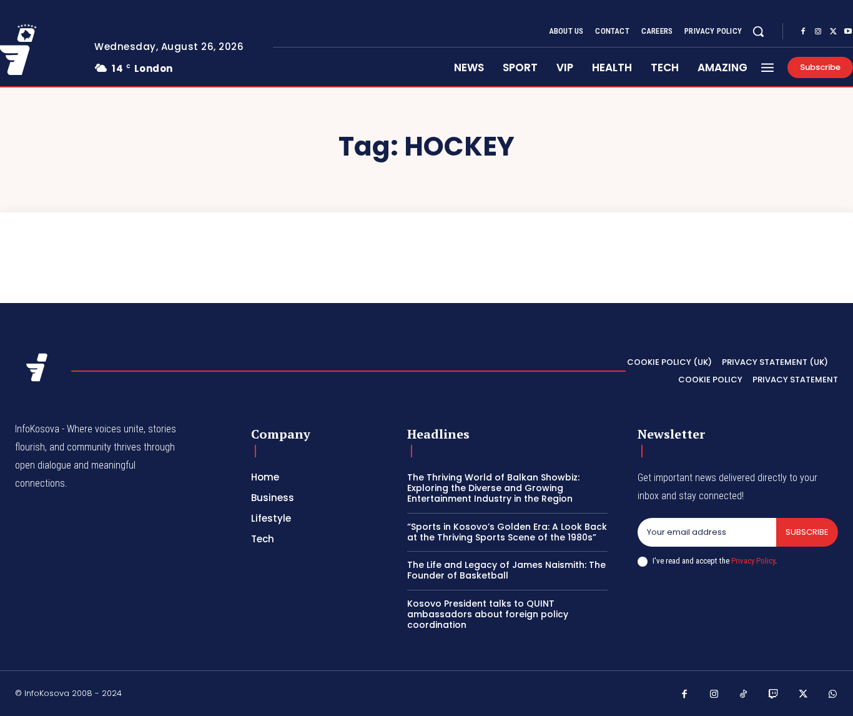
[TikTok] (744, 695)
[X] (833, 31)
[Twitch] (774, 695)
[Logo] (37, 367)
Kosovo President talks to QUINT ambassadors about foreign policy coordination (487, 614)
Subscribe (807, 532)
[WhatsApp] (833, 695)
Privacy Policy (753, 560)
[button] (758, 31)
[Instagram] (818, 31)
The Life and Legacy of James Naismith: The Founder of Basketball (506, 570)
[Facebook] (803, 31)
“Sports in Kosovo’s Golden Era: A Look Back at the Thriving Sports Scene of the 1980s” (507, 532)
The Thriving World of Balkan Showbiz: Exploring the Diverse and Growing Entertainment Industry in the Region (493, 488)
